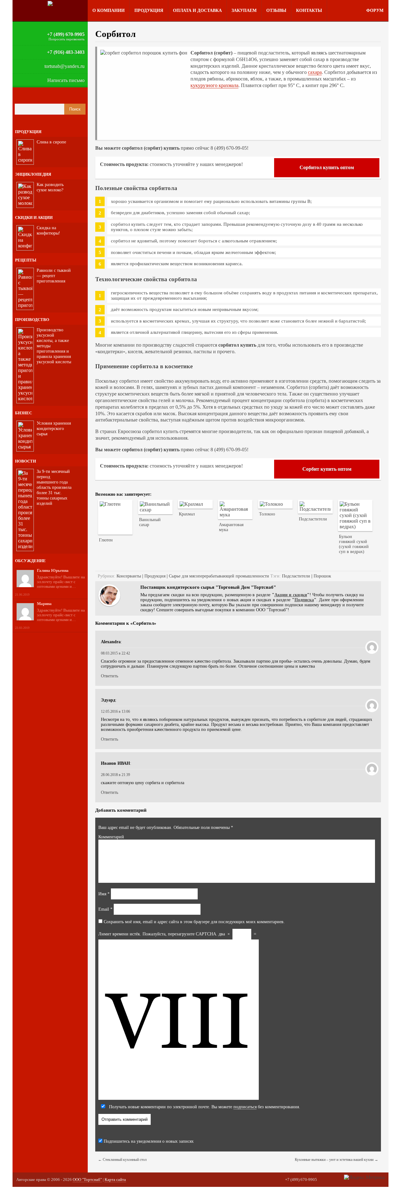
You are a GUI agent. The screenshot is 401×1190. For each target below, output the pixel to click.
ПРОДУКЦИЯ (28, 131)
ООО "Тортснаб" (87, 1179)
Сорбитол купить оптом (326, 167)
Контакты (309, 10)
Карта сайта (115, 1179)
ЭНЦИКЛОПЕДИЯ (33, 174)
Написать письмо (66, 80)
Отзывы (276, 10)
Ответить (109, 676)
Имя (104, 894)
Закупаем (244, 10)
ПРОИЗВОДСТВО (32, 319)
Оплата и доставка (197, 10)
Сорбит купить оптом (327, 469)
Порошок (322, 576)
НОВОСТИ (25, 461)
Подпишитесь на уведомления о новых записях (148, 1141)
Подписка (304, 600)
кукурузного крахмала (214, 85)
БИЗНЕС (23, 413)
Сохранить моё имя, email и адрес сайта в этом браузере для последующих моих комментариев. (194, 921)
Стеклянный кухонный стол (122, 1159)
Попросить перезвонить (67, 39)
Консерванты (129, 576)
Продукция (148, 10)
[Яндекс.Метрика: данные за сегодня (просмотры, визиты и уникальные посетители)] (364, 1177)
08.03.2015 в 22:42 (115, 653)
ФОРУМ (374, 10)
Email (105, 909)
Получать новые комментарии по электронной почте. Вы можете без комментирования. (204, 1107)
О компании (108, 10)
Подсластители (296, 576)
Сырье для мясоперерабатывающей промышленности (219, 576)
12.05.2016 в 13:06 (115, 711)
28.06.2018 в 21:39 (115, 775)
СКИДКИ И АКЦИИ (34, 217)
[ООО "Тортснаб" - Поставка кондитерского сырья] (50, 3)
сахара (315, 72)
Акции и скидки (290, 594)
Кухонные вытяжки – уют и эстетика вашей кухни (336, 1159)
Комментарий (111, 837)
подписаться (245, 1107)
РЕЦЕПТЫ (25, 260)
